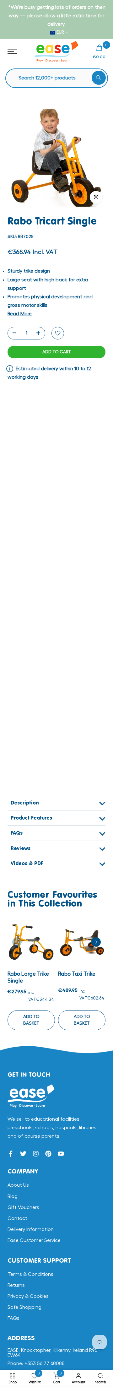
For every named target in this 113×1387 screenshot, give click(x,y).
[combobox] (60, 78)
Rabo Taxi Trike (76, 974)
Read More (20, 313)
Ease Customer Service (34, 1240)
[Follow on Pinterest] (48, 1153)
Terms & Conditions (30, 1274)
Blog (13, 1196)
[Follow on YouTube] (61, 1153)
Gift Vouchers (23, 1207)
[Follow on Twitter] (23, 1153)
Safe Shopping (24, 1307)
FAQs (13, 1318)
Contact (17, 1218)
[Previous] (17, 942)
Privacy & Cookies (28, 1296)
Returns (16, 1285)
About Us (18, 1185)
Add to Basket (31, 1020)
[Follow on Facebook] (11, 1153)
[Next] (96, 942)
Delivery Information (31, 1229)
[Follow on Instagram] (36, 1153)
